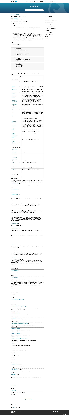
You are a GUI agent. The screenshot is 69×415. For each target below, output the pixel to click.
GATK (12, 14)
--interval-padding (14, 157)
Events (46, 1)
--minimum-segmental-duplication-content (14, 142)
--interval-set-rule (14, 159)
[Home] (14, 1)
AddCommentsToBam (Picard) (49, 22)
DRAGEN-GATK (42, 1)
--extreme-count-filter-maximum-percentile (14, 92)
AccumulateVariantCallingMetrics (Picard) (51, 20)
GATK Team (15, 18)
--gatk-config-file (14, 152)
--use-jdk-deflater (14, 166)
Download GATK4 (51, 1)
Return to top (14, 390)
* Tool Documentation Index (49, 18)
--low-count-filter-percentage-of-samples (14, 126)
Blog (34, 1)
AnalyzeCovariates (47, 36)
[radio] (25, 399)
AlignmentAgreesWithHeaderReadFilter (51, 28)
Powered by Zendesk (65, 414)
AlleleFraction (47, 30)
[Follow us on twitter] (53, 411)
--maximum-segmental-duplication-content (14, 134)
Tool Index (31, 1)
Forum (37, 1)
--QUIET (13, 162)
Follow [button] (24, 16)
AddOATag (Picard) (48, 24)
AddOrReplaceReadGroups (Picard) (50, 26)
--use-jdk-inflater (14, 169)
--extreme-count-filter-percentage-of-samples (15, 101)
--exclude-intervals (14, 149)
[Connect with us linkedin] (57, 411)
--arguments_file (14, 89)
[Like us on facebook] (55, 411)
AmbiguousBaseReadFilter (49, 34)
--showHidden (14, 176)
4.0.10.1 (18, 14)
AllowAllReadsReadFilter (48, 32)
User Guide (27, 1)
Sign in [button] (55, 1)
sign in (14, 407)
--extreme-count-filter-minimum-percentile (14, 97)
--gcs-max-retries (14, 104)
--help (12, 109)
